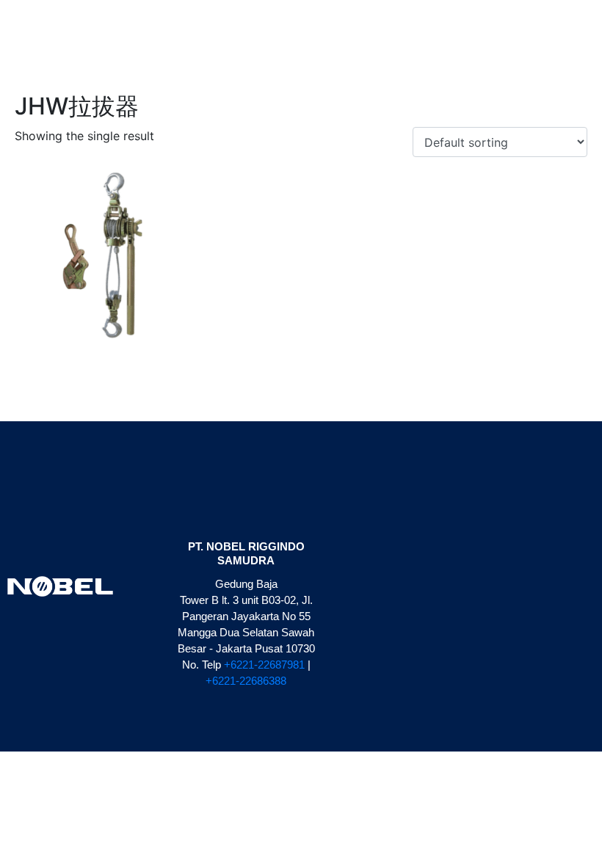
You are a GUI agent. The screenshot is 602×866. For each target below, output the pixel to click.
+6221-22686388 (246, 680)
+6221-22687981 (264, 664)
